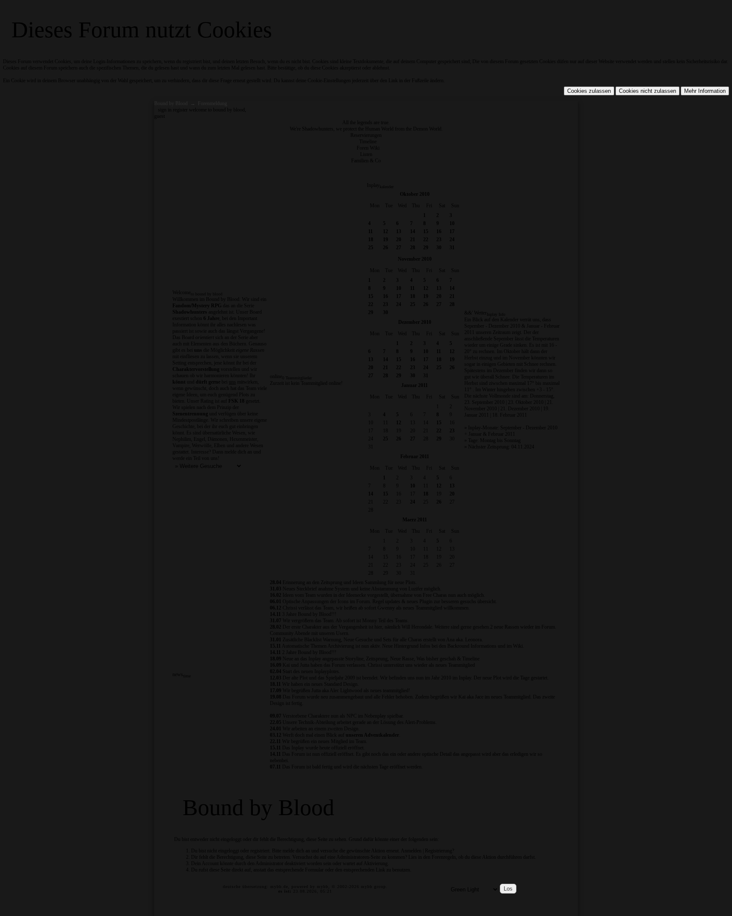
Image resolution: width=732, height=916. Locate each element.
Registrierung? (439, 851)
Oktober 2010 (415, 194)
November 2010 (415, 259)
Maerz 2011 (414, 520)
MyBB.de (279, 886)
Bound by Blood (171, 103)
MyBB (322, 886)
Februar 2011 (414, 456)
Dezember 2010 (414, 322)
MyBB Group (373, 886)
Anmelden (411, 851)
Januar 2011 (414, 385)
